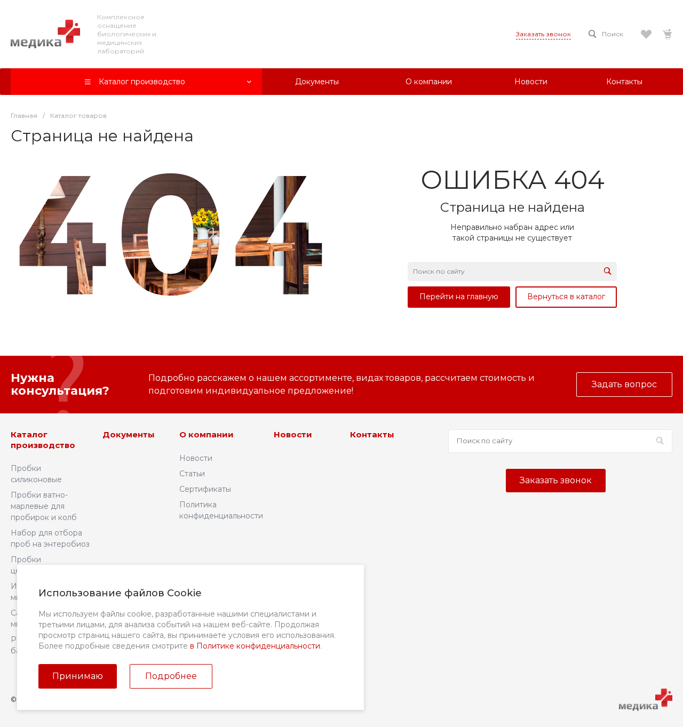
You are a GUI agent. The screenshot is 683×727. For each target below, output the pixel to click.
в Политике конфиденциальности (255, 646)
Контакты (372, 434)
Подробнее (171, 676)
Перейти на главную (458, 296)
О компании (206, 434)
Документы (128, 434)
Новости (195, 458)
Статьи (192, 473)
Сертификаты (205, 489)
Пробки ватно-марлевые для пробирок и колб (44, 506)
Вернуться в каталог (566, 296)
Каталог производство (43, 439)
